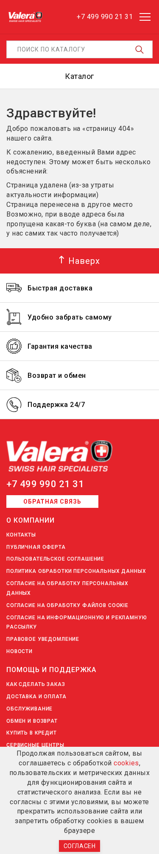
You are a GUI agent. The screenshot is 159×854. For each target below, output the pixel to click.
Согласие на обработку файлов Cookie (67, 605)
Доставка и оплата (36, 696)
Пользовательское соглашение (55, 559)
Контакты (21, 535)
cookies (126, 763)
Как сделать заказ (35, 684)
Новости (19, 651)
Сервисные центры (35, 745)
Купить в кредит (31, 733)
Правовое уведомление (42, 639)
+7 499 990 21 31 (45, 484)
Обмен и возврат (32, 721)
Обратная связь (52, 501)
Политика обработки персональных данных (76, 571)
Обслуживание (29, 709)
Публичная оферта (36, 547)
